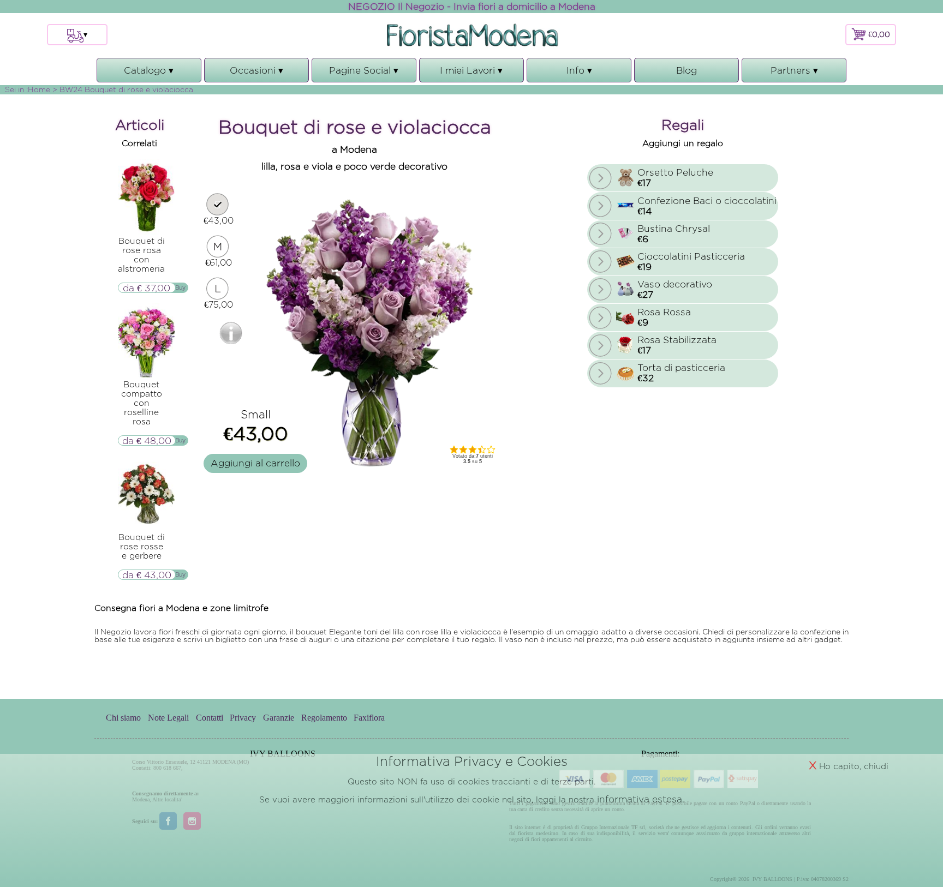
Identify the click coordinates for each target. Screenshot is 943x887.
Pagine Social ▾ (363, 73)
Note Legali (168, 718)
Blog (686, 70)
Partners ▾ (794, 73)
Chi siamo (123, 718)
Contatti (209, 718)
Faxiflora (369, 718)
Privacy (243, 718)
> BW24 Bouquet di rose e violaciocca (122, 89)
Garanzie (278, 718)
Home (39, 89)
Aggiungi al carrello (255, 463)
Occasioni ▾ (256, 73)
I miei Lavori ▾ (471, 73)
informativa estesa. (640, 799)
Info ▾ (579, 73)
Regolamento (324, 718)
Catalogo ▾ (148, 73)
